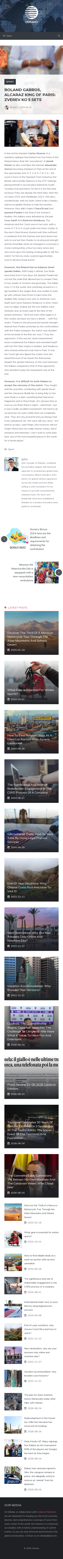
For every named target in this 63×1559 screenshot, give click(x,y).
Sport (10, 81)
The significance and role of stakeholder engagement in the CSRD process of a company (29, 788)
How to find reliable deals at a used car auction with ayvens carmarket (29, 739)
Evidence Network (46, 1512)
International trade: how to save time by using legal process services (30, 838)
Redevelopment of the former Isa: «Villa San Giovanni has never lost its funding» (39, 1422)
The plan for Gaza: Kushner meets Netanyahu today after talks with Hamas (40, 1398)
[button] (59, 36)
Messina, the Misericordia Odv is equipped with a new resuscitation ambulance (22, 572)
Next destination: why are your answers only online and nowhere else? (29, 936)
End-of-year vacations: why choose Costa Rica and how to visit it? (29, 887)
